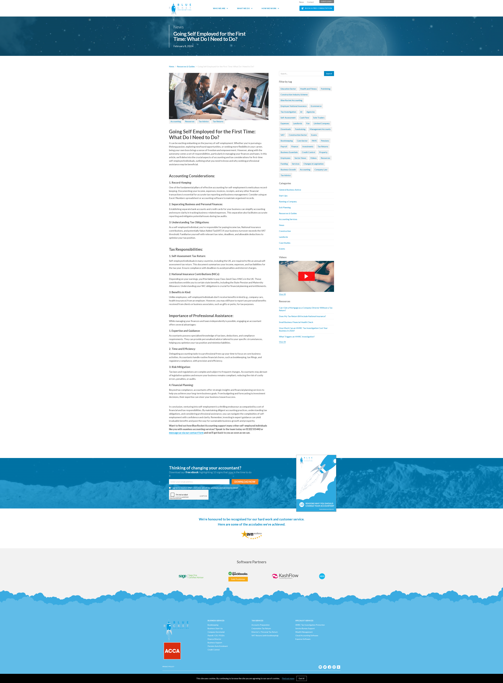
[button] (222, 8)
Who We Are (219, 8)
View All (282, 294)
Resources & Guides (186, 66)
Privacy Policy (168, 667)
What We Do (243, 8)
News (301, 2)
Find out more (288, 678)
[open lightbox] (219, 92)
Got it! (302, 678)
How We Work (269, 8)
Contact (310, 2)
